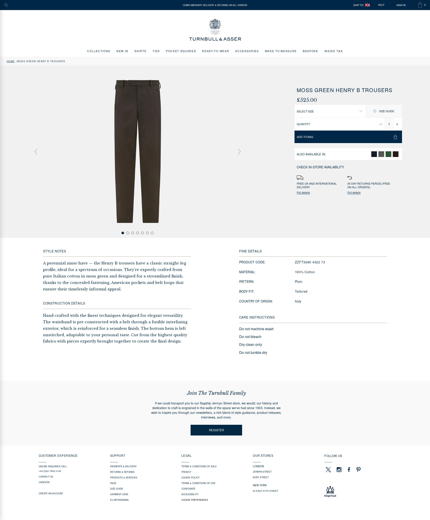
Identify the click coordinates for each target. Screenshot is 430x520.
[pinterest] (358, 469)
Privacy (186, 471)
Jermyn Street (262, 471)
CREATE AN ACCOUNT (51, 493)
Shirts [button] (140, 51)
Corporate (188, 488)
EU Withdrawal (119, 499)
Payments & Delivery (123, 466)
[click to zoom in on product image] (138, 151)
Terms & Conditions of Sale (199, 466)
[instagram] (339, 469)
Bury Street (261, 477)
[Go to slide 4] (137, 233)
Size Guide (386, 111)
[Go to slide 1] (122, 233)
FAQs (113, 483)
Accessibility (190, 494)
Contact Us (46, 476)
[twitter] (328, 469)
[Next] (239, 151)
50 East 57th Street (265, 491)
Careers (44, 482)
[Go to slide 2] (127, 233)
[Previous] (35, 151)
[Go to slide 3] (132, 233)
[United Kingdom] (367, 5)
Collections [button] (98, 51)
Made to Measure (281, 51)
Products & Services (123, 477)
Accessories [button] (247, 51)
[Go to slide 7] (152, 233)
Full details (303, 192)
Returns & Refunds (122, 471)
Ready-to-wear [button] (215, 51)
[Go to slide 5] (142, 233)
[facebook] (349, 469)
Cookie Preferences (194, 499)
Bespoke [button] (310, 51)
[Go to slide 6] (147, 233)
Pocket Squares (181, 51)
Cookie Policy (190, 477)
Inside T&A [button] (333, 51)
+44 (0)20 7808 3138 (50, 471)
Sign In (401, 5)
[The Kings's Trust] (357, 491)
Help (381, 5)
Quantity (303, 124)
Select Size (305, 111)
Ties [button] (156, 51)
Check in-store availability (320, 167)
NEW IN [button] (122, 51)
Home (11, 61)
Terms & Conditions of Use (198, 483)
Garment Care (119, 494)
